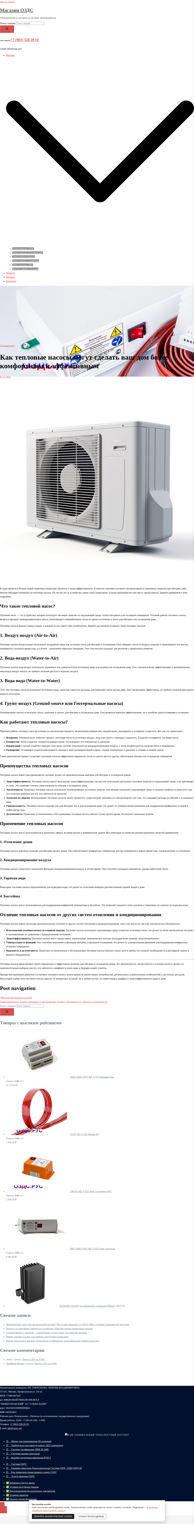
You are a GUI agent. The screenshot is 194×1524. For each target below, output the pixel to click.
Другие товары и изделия (25, 269)
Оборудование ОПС (22, 265)
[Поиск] (7, 29)
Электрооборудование (23, 256)
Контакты (11, 281)
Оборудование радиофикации (27, 252)
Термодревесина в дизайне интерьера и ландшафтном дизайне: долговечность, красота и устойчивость (53, 1002)
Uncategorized (7, 345)
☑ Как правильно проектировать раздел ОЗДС (31, 1472)
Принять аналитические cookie (53, 1516)
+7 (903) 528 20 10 (24, 40)
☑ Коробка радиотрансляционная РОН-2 (28, 1457)
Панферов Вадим (15, 1363)
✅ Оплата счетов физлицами (21, 1499)
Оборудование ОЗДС (23, 248)
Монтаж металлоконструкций (16, 997)
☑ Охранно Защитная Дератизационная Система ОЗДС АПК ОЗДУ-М (44, 1468)
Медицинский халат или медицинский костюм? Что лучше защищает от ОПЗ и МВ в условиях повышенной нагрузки (67, 1324)
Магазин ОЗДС (16, 10)
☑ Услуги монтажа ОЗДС (20, 1476)
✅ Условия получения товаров (22, 1487)
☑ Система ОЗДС (16, 1464)
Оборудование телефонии (25, 260)
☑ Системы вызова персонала (23, 1453)
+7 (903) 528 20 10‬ (19, 1424)
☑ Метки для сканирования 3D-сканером (28, 1441)
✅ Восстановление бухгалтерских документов (30, 1491)
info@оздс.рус (15, 1428)
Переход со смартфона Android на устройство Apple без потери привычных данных (49, 1328)
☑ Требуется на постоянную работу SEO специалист (34, 1445)
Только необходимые (91, 1516)
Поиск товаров (7, 23)
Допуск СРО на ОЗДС (33, 1359)
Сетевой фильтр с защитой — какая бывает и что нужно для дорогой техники (46, 1332)
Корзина (10, 277)
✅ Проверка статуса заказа (20, 1483)
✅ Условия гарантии (17, 1495)
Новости (10, 273)
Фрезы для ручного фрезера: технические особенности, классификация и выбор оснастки (52, 1341)
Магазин (10, 55)
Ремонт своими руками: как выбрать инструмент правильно (37, 1336)
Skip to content (7, 2)
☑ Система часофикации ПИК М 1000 (27, 1449)
